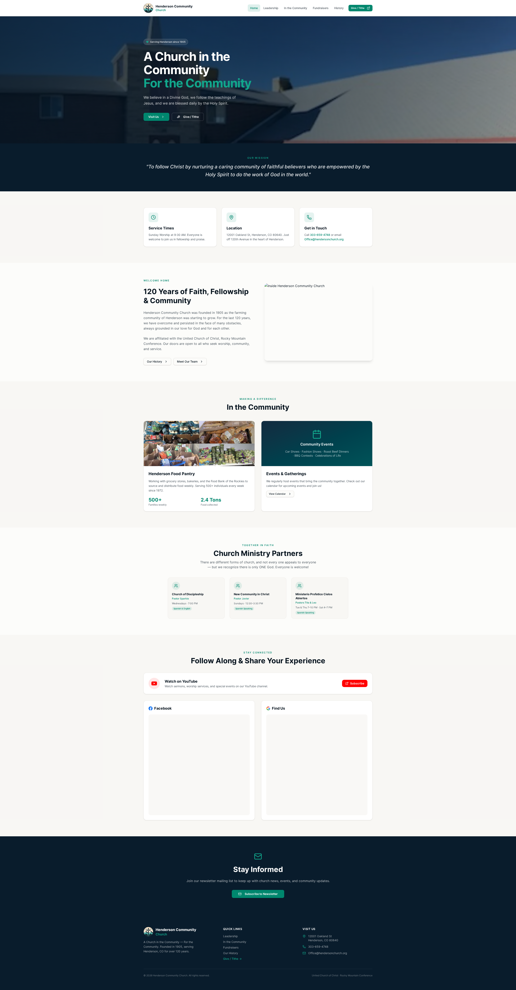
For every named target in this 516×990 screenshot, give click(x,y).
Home (254, 8)
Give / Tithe (357, 7)
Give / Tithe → (232, 958)
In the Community (295, 8)
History (339, 8)
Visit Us (153, 116)
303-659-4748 (320, 234)
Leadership (270, 8)
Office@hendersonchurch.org (324, 239)
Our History (154, 361)
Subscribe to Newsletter (261, 894)
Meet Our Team (187, 361)
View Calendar (277, 493)
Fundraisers (321, 8)
